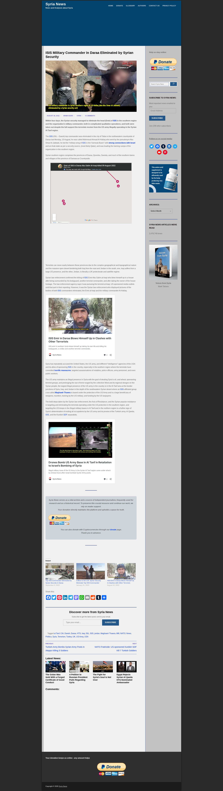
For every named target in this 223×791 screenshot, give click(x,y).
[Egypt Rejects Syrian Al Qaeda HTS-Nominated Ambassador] (127, 666)
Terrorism (61, 637)
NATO (122, 633)
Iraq (83, 633)
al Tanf (57, 633)
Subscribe (110, 622)
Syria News (56, 4)
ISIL (87, 633)
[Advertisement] (111, 28)
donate (113, 530)
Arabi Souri (68, 115)
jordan (97, 633)
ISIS (115, 121)
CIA (62, 633)
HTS (79, 633)
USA (86, 637)
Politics (49, 637)
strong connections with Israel (122, 143)
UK (74, 637)
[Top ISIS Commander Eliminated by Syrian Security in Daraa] (60, 571)
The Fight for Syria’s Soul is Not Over (102, 677)
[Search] (173, 84)
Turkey (69, 637)
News (128, 633)
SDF (65, 415)
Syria (78, 115)
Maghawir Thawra (63, 393)
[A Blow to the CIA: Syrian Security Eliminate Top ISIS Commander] (90, 571)
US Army (80, 637)
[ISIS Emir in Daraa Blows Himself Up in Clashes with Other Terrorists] (121, 571)
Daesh (67, 633)
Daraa (73, 633)
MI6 (117, 633)
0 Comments (90, 115)
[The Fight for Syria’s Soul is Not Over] (103, 666)
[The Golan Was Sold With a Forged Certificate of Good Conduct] (56, 666)
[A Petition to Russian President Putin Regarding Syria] (79, 666)
